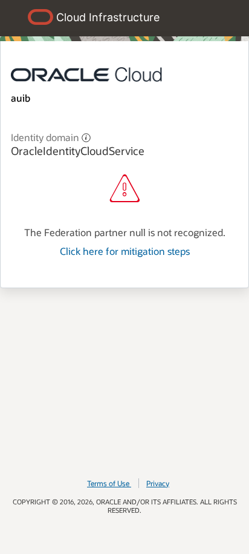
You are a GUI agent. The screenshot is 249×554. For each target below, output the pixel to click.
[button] (86, 136)
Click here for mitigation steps (125, 251)
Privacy (157, 483)
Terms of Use (108, 483)
